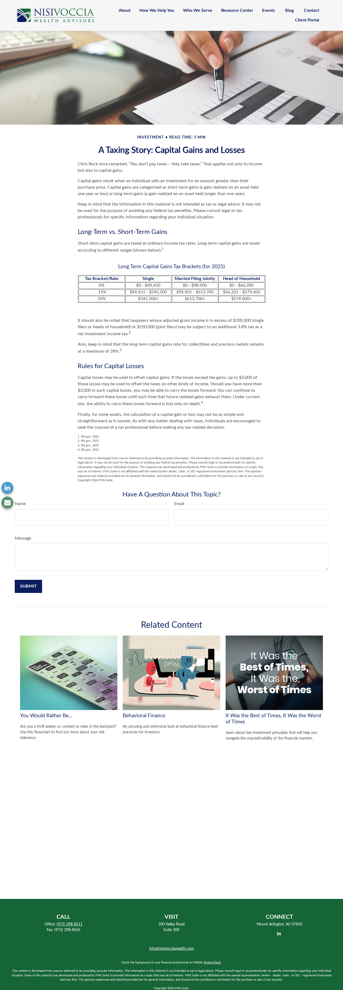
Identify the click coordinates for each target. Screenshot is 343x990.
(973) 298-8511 (70, 924)
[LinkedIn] (7, 488)
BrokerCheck (212, 962)
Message (23, 538)
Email (179, 504)
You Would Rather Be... (46, 715)
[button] (125, 10)
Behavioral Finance (144, 715)
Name (20, 504)
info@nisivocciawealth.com (171, 949)
